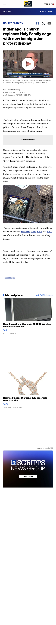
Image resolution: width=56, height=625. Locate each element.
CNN (39, 231)
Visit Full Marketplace (44, 295)
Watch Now (48, 4)
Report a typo (10, 278)
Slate (33, 231)
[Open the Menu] (4, 4)
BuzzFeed (25, 231)
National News (13, 23)
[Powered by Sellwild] (49, 448)
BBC (49, 231)
